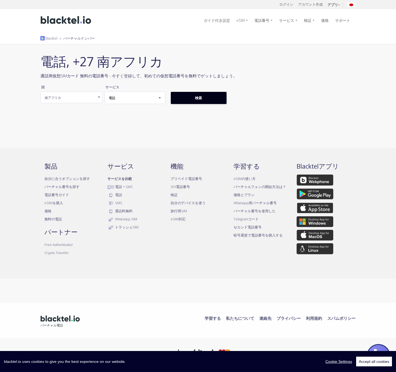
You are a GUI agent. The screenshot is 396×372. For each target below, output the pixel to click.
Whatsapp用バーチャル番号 (255, 202)
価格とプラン (244, 194)
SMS (118, 202)
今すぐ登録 (122, 75)
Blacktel (51, 38)
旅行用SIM (179, 210)
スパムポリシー (341, 318)
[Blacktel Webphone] (315, 181)
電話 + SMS (123, 186)
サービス (286, 20)
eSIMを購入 (53, 202)
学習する (213, 318)
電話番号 (261, 20)
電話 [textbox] (112, 98)
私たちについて (240, 318)
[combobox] (135, 98)
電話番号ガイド (56, 194)
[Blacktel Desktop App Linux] (315, 249)
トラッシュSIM (126, 227)
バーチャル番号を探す (61, 186)
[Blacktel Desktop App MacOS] (315, 236)
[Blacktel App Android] (315, 194)
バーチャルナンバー (79, 38)
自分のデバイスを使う (188, 202)
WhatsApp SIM (125, 219)
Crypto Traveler (56, 252)
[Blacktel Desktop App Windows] (315, 222)
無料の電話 (53, 219)
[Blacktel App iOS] (315, 208)
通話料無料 (123, 210)
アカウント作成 (310, 4)
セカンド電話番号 (248, 227)
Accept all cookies (374, 361)
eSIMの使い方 (245, 178)
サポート (342, 20)
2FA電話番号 (180, 186)
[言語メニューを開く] (351, 4)
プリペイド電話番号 (186, 178)
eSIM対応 (178, 219)
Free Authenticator (58, 244)
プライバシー (289, 318)
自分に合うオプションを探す (67, 178)
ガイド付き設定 (217, 20)
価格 (325, 20)
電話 (118, 194)
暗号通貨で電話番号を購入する (258, 235)
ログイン (286, 4)
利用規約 (314, 318)
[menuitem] (219, 20)
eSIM (241, 20)
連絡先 (265, 318)
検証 (307, 20)
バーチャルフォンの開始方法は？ (260, 186)
